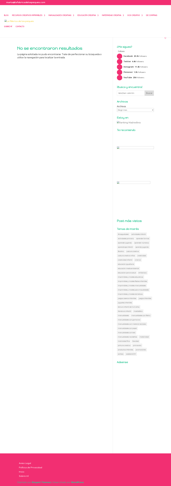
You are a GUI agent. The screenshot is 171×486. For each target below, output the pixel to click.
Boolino (121, 251)
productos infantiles (125, 350)
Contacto (19, 27)
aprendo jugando (142, 247)
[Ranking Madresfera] (129, 122)
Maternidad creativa (111, 15)
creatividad (141, 256)
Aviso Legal (25, 463)
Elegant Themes (41, 482)
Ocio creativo (133, 15)
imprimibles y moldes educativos (130, 277)
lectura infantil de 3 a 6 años (128, 307)
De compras (151, 15)
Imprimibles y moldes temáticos (130, 294)
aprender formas (142, 238)
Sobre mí (8, 27)
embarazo (143, 273)
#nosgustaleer (123, 234)
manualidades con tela (126, 333)
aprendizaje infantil (125, 247)
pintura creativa (124, 345)
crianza (138, 260)
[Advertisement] (135, 405)
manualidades (123, 315)
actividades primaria (126, 238)
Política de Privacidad (30, 467)
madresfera (138, 311)
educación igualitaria (126, 264)
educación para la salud (127, 273)
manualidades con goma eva (129, 320)
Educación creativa (86, 15)
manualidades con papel (127, 328)
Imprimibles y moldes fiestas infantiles (132, 281)
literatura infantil (124, 311)
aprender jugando (125, 243)
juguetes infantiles (125, 303)
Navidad (135, 341)
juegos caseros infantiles (127, 298)
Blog (6, 15)
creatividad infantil (125, 260)
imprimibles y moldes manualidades (132, 285)
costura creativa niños (126, 256)
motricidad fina (124, 341)
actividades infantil (138, 234)
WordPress (77, 482)
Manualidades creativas (59, 15)
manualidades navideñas (127, 337)
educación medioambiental (128, 268)
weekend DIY (131, 354)
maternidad (144, 337)
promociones (141, 350)
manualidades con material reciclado (132, 324)
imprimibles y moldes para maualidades (133, 290)
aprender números (141, 243)
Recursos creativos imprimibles (27, 15)
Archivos (121, 106)
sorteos (120, 354)
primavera (137, 345)
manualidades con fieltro (140, 315)
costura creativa (133, 251)
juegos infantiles (145, 298)
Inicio (21, 471)
